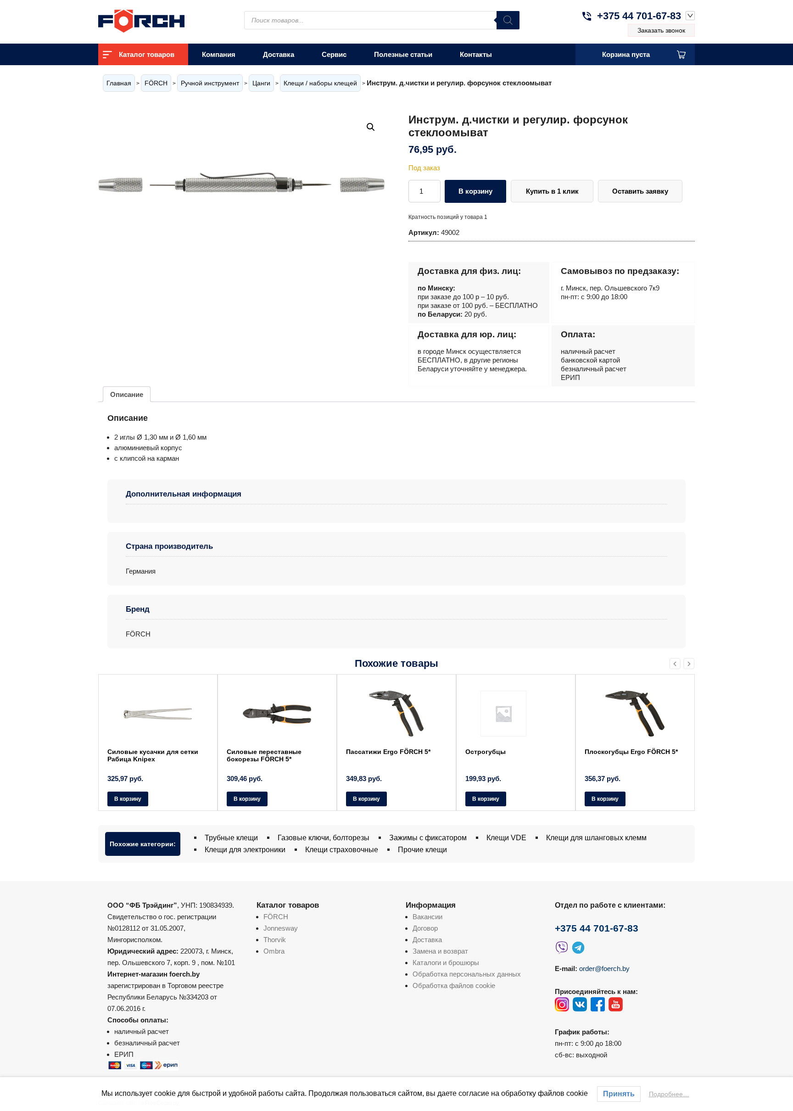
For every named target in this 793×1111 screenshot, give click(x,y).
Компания (218, 54)
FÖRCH (156, 83)
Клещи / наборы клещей (320, 83)
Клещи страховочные (341, 850)
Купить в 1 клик (552, 191)
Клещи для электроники (245, 850)
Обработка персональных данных (467, 974)
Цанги (261, 83)
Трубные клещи (231, 838)
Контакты (476, 54)
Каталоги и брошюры (446, 962)
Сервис (334, 54)
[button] (371, 127)
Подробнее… (669, 1094)
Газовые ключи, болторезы (323, 838)
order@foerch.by (604, 968)
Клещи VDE (506, 838)
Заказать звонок (661, 30)
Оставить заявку (640, 191)
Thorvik (274, 940)
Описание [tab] (126, 394)
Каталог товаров (146, 54)
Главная (118, 83)
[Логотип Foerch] (158, 20)
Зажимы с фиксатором (428, 838)
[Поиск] (508, 20)
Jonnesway (280, 928)
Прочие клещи (422, 850)
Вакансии (427, 917)
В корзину (475, 191)
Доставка (278, 54)
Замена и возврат (440, 951)
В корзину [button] (127, 799)
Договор (425, 928)
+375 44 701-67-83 (639, 16)
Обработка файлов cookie (454, 985)
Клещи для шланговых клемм (596, 838)
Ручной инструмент (210, 83)
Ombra (274, 951)
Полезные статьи (403, 54)
